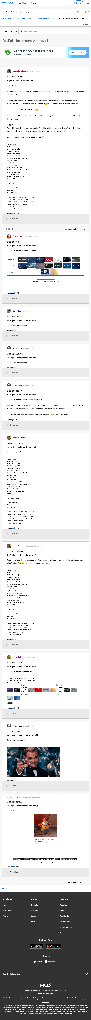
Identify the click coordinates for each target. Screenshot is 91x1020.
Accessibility (64, 933)
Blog (33, 921)
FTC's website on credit (64, 1013)
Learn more (45, 1002)
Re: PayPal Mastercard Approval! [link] (71, 18)
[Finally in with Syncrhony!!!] (85, 229)
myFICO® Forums (22, 12)
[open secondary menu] (88, 3)
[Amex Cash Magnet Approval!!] (81, 229)
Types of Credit (26, 18)
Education (35, 905)
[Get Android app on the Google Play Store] (53, 946)
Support (34, 916)
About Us (63, 905)
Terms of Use (65, 910)
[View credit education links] (86, 974)
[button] (86, 67)
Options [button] (85, 24)
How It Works (23, 3)
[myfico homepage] (7, 2)
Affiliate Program (66, 927)
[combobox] (53, 31)
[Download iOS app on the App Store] (36, 946)
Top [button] (5, 888)
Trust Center (64, 916)
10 (15, 866)
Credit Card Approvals (45, 18)
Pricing (33, 3)
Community (35, 910)
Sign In (86, 12)
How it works (8, 910)
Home (5, 905)
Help (77, 12)
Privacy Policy (65, 921)
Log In (78, 3)
